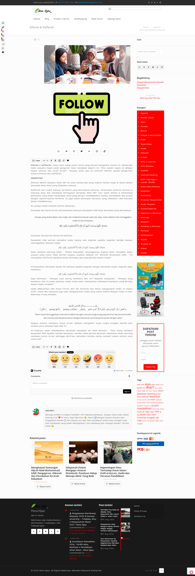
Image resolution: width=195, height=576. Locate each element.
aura (162, 384)
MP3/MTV (145, 222)
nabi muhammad (152, 402)
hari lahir (149, 391)
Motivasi (145, 217)
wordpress (151, 421)
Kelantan (145, 191)
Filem (143, 140)
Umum (144, 253)
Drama (144, 126)
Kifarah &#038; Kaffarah (152, 30)
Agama (156, 27)
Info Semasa (147, 166)
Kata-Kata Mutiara (150, 187)
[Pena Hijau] (43, 10)
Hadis (143, 148)
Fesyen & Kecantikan (151, 135)
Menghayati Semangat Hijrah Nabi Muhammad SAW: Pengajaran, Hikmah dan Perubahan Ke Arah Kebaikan (46, 473)
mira (144, 403)
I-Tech (144, 157)
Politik (144, 240)
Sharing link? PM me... (150, 98)
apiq (153, 384)
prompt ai (147, 406)
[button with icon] (139, 67)
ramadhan (144, 408)
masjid (139, 402)
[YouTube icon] (157, 3)
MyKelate (141, 85)
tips (152, 412)
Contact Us (139, 516)
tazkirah (141, 412)
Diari (143, 122)
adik (142, 384)
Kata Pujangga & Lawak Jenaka (149, 180)
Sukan (144, 248)
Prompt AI (146, 244)
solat (162, 409)
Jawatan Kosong (149, 175)
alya (148, 384)
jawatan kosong (146, 393)
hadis (139, 391)
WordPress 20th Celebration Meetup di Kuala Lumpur (83, 530)
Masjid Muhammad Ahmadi (150, 82)
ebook (160, 388)
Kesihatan (146, 195)
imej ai (155, 391)
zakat (161, 421)
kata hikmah (143, 397)
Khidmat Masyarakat (151, 200)
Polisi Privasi (140, 511)
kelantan (155, 396)
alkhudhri (49, 411)
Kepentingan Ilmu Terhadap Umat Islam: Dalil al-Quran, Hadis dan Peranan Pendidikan (115, 472)
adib (138, 384)
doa (156, 388)
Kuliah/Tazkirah (148, 209)
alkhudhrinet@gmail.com (89, 2)
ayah (139, 388)
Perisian (145, 231)
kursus (139, 400)
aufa (158, 384)
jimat (158, 394)
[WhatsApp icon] (149, 3)
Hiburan (144, 153)
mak (153, 399)
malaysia (159, 400)
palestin (140, 406)
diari (150, 387)
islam (160, 391)
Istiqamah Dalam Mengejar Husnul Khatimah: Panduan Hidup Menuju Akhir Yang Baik (81, 472)
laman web (146, 400)
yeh (157, 421)
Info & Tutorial (148, 162)
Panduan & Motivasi (150, 226)
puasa (155, 405)
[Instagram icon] (160, 3)
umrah (144, 421)
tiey (147, 412)
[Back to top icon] (161, 570)
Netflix (161, 402)
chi (144, 388)
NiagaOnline (143, 88)
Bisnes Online (147, 118)
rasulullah (155, 409)
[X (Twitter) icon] (155, 3)
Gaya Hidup (146, 144)
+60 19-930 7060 (65, 2)
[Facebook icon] (152, 3)
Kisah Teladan (148, 204)
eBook (144, 131)
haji (143, 391)
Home (146, 27)
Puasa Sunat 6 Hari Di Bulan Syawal (80, 556)
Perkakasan (147, 235)
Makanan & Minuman (151, 213)
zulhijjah (140, 424)
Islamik (144, 170)
